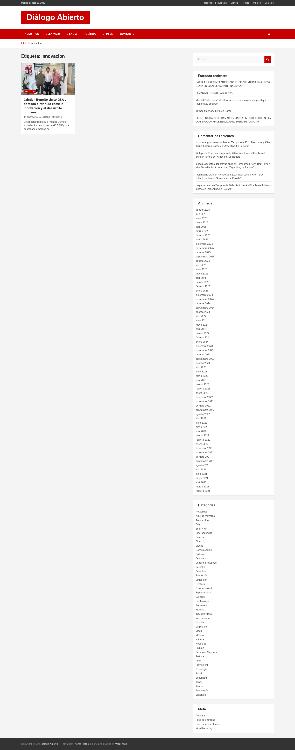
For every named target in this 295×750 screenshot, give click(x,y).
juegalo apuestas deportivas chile (214, 163)
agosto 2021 (203, 465)
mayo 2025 (202, 273)
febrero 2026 (203, 235)
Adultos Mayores (205, 515)
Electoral (200, 584)
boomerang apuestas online (211, 142)
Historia (200, 609)
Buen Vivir (222, 3)
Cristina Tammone (52, 117)
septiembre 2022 (205, 409)
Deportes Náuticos (206, 562)
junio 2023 (201, 371)
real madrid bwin (205, 174)
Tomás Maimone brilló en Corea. (214, 110)
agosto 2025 (203, 260)
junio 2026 (201, 218)
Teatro (199, 686)
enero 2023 (202, 392)
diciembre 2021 (204, 448)
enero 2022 (202, 444)
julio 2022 (201, 418)
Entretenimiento (204, 588)
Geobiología (202, 601)
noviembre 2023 (205, 350)
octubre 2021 (203, 456)
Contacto (269, 3)
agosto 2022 (203, 414)
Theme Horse (81, 743)
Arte (198, 524)
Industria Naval (204, 613)
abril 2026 (201, 226)
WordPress (121, 743)
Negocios (201, 643)
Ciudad (199, 545)
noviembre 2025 (205, 248)
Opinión (257, 3)
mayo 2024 (202, 324)
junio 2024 (201, 320)
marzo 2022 (202, 435)
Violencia (201, 694)
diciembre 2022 (204, 397)
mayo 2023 (202, 375)
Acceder (200, 715)
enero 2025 (202, 290)
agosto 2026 (203, 209)
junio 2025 (201, 269)
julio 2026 (201, 214)
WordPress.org (204, 728)
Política (245, 3)
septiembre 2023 (205, 358)
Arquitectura (202, 520)
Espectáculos (203, 592)
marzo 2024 (202, 333)
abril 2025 (201, 277)
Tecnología (202, 690)
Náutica (200, 639)
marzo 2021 (202, 486)
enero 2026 (202, 239)
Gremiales (201, 605)
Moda (199, 630)
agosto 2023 (203, 363)
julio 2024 (201, 316)
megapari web (203, 185)
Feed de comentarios (208, 724)
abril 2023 (201, 380)
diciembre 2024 (204, 294)
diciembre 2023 (204, 346)
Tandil (199, 682)
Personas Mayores (206, 652)
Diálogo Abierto (49, 743)
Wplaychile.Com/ (205, 153)
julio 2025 (201, 265)
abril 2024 (201, 329)
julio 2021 (201, 469)
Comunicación (204, 550)
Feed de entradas (205, 719)
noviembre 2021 (205, 452)
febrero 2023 (203, 388)
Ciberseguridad (204, 532)
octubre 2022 (203, 405)
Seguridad (201, 677)
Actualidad (201, 511)
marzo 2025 (202, 282)
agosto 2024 (203, 311)
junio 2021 (201, 473)
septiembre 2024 (205, 307)
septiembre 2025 (205, 256)
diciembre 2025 (204, 243)
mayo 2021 (202, 478)
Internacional (203, 618)
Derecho (200, 567)
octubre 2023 (203, 354)
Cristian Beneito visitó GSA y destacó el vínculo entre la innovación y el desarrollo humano (45, 106)
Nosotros (209, 3)
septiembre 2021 (205, 461)
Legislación (202, 626)
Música (200, 635)
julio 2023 (201, 367)
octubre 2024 (203, 303)
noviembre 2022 (205, 401)
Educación (201, 579)
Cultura (200, 554)
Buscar (267, 59)
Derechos (201, 571)
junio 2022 (201, 422)
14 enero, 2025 (32, 117)
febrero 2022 (203, 439)
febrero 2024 (203, 337)
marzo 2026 (202, 231)
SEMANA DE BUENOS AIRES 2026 (214, 93)
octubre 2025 (203, 252)
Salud (199, 673)
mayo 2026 (202, 222)
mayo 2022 (202, 426)
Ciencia (234, 3)
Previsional (202, 665)
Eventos (200, 596)
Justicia (200, 622)
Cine (198, 541)
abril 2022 (201, 431)
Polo (198, 660)
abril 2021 (201, 482)
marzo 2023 (202, 384)
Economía (201, 575)
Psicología (201, 669)
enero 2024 (202, 341)
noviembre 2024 (205, 299)
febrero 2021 (203, 490)
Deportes (201, 558)
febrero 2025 (203, 286)
